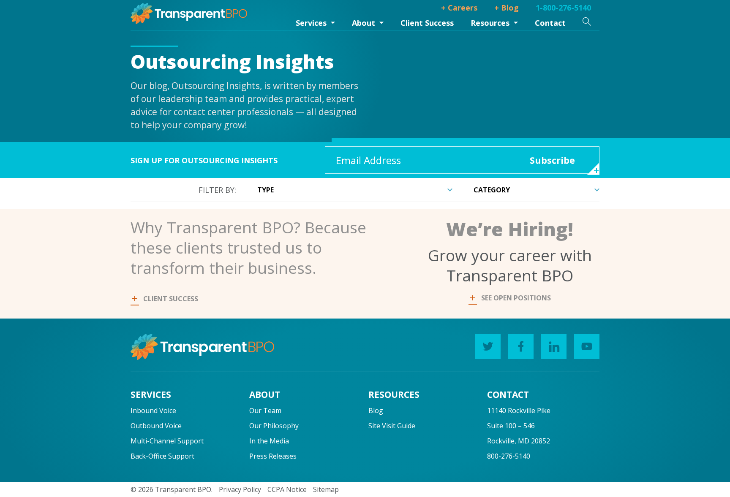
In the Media (269, 441)
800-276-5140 (508, 456)
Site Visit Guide (391, 425)
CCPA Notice (287, 489)
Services (311, 23)
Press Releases (273, 456)
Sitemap (326, 489)
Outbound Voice (156, 425)
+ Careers (459, 8)
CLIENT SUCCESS (170, 298)
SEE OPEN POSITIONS (516, 298)
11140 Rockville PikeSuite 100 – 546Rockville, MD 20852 (518, 426)
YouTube (586, 346)
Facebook (521, 346)
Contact (550, 23)
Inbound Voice (153, 410)
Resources (490, 23)
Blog (375, 410)
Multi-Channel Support (167, 441)
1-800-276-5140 (563, 8)
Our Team (265, 410)
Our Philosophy (274, 425)
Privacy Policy (240, 489)
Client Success (427, 23)
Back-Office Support (162, 456)
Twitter (488, 346)
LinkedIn (554, 346)
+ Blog (506, 8)
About (363, 23)
